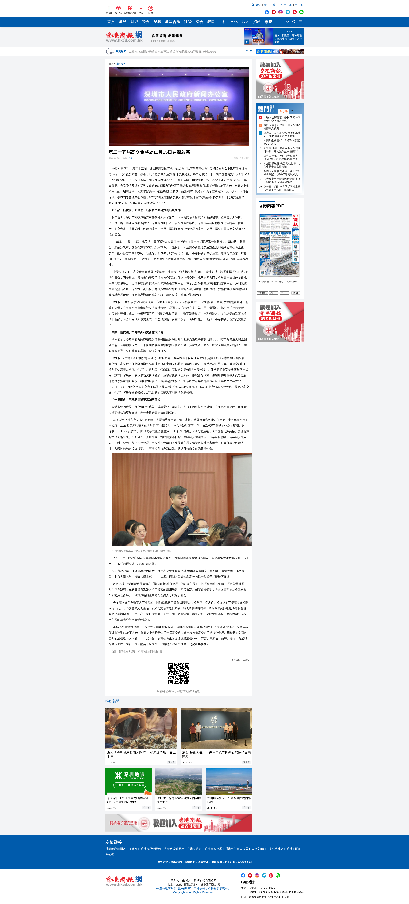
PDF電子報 (285, 5)
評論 (188, 22)
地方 (245, 22)
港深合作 (172, 22)
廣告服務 (270, 5)
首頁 (111, 22)
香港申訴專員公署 (236, 848)
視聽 (157, 22)
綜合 (199, 22)
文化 (234, 22)
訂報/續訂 (255, 5)
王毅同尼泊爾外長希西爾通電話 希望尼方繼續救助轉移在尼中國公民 (190, 51)
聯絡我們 (176, 862)
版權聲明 (189, 862)
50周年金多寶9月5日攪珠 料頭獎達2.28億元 (282, 142)
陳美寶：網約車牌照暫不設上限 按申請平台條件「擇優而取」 (282, 188)
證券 (146, 22)
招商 (257, 22)
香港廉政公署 (213, 848)
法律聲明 (203, 862)
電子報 (299, 5)
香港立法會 (194, 848)
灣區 (211, 22)
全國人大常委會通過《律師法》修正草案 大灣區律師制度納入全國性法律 (282, 173)
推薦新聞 (112, 701)
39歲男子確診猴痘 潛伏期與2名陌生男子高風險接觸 (282, 165)
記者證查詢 (245, 862)
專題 (268, 22)
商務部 (133, 848)
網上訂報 (230, 862)
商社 (222, 22)
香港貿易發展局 (151, 848)
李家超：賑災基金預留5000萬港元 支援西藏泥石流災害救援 (282, 134)
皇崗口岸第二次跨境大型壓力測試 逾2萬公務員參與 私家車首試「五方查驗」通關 (282, 157)
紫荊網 (109, 854)
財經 (134, 22)
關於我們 (163, 862)
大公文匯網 (258, 848)
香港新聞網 (294, 848)
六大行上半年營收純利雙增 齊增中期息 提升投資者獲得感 (282, 180)
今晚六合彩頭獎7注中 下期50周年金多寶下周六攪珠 (282, 119)
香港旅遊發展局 (174, 848)
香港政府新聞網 (115, 848)
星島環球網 (276, 848)
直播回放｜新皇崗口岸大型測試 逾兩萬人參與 (282, 127)
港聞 (123, 22)
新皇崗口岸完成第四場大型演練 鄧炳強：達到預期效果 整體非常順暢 (282, 150)
